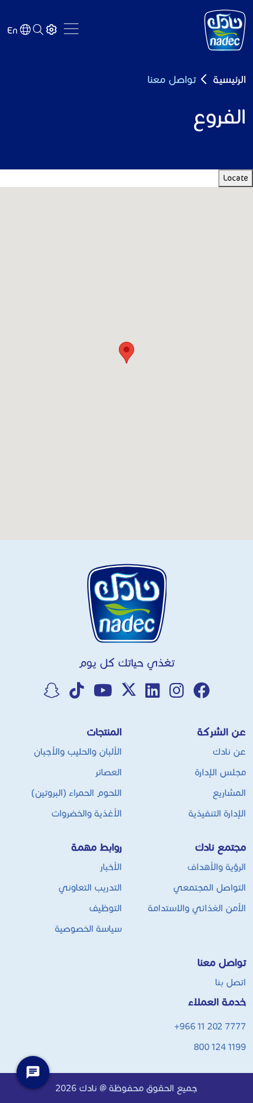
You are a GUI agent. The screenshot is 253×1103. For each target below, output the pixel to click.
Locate (235, 178)
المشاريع (229, 792)
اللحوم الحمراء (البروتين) (76, 792)
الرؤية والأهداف (216, 866)
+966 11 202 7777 (210, 1026)
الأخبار (110, 866)
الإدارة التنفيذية (217, 813)
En (12, 30)
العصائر (108, 772)
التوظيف (105, 908)
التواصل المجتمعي (209, 887)
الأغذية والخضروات (86, 813)
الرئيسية (229, 79)
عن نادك (229, 751)
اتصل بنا (230, 982)
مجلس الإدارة (220, 772)
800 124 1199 (220, 1046)
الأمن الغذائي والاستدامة (197, 908)
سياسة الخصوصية (88, 928)
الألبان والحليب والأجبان (78, 751)
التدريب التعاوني (90, 887)
